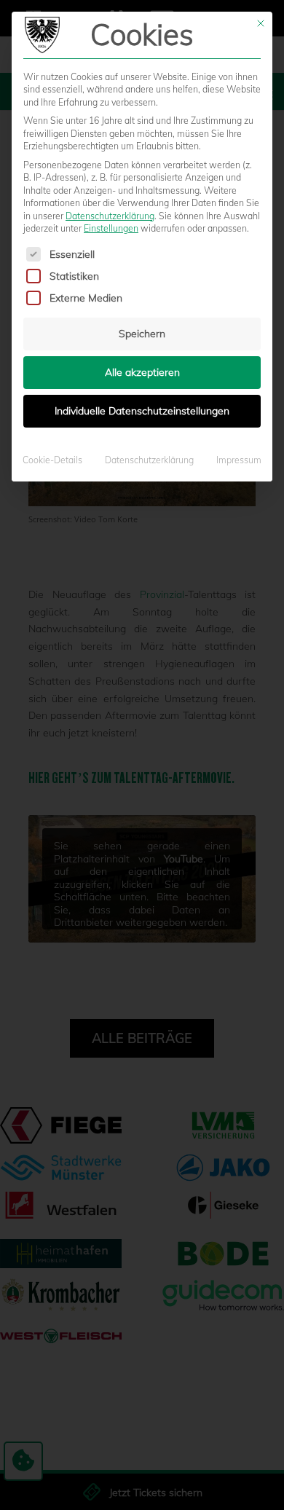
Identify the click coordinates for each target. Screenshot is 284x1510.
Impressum (238, 460)
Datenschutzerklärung (110, 216)
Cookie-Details (52, 460)
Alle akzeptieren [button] (142, 372)
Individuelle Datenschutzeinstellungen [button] (142, 410)
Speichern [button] (142, 333)
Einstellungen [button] (111, 228)
